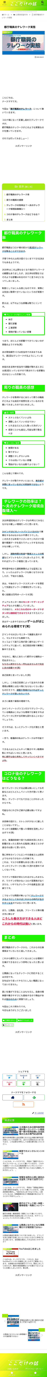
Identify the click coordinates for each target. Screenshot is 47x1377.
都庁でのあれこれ (26, 1020)
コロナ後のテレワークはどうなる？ (23, 214)
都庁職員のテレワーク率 (17, 194)
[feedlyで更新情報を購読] (34, 1097)
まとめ (9, 219)
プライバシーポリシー (34, 1368)
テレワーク (8, 1025)
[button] (42, 677)
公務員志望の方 (10, 1020)
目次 (21, 186)
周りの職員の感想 (14, 199)
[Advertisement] (23, 76)
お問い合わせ (12, 1368)
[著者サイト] (12, 1097)
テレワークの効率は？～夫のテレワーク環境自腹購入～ (23, 207)
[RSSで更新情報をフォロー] (23, 1104)
